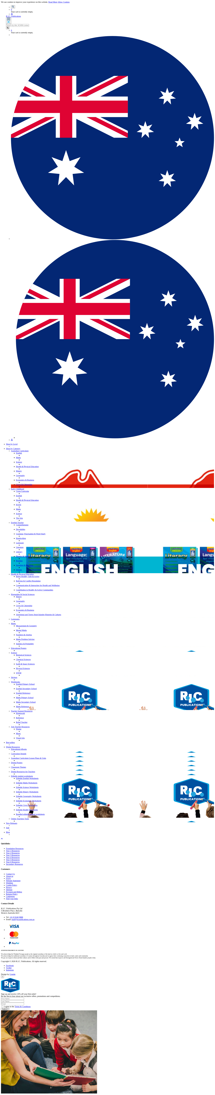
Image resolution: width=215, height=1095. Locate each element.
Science (19, 462)
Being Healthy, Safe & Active (27, 576)
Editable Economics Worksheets (28, 801)
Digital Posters (16, 763)
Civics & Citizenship (24, 484)
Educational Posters (18, 648)
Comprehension (22, 525)
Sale (7, 828)
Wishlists (9, 883)
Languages (15, 619)
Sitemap (9, 890)
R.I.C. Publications (13, 16)
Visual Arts (20, 738)
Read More (52, 2)
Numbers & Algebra (24, 635)
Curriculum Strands (18, 754)
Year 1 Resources (13, 851)
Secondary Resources (14, 864)
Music (18, 733)
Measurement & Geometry (26, 626)
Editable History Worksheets (27, 792)
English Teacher (17, 523)
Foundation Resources (15, 848)
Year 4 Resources (13, 857)
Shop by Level (12, 444)
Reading (19, 561)
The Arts (19, 518)
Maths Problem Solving (25, 639)
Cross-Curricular (22, 491)
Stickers (14, 677)
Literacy (19, 552)
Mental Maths (21, 630)
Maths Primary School (24, 698)
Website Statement (13, 881)
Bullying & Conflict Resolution (28, 581)
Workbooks (15, 682)
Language (20, 543)
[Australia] (115, 438)
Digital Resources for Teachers (23, 772)
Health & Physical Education (27, 466)
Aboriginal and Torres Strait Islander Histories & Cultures (38, 615)
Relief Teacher (21, 722)
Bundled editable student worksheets (30, 814)
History (19, 471)
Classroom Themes (18, 767)
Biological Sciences (23, 655)
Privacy (9, 887)
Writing (19, 570)
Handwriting (21, 538)
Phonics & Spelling (23, 556)
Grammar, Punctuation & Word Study (31, 534)
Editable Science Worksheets (27, 787)
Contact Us (10, 874)
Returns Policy (12, 894)
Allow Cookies (64, 2)
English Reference (23, 693)
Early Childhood (17, 489)
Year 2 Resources (13, 853)
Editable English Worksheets (27, 778)
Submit (5, 1009)
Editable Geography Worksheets (28, 796)
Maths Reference (22, 707)
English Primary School (25, 684)
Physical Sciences (23, 668)
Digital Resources (13, 747)
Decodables (20, 529)
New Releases (11, 823)
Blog (8, 832)
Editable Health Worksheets (27, 810)
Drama (18, 729)
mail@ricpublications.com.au (23, 919)
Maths (18, 458)
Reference (20, 718)
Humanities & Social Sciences (23, 594)
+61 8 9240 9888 (16, 917)
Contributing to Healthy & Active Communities (34, 590)
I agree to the (17, 1007)
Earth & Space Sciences (25, 664)
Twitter (9, 968)
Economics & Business (25, 480)
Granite (12, 974)
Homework (20, 713)
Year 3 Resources (13, 855)
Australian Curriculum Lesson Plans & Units (28, 758)
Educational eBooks (19, 749)
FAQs (8, 878)
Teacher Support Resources (21, 711)
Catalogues (10, 896)
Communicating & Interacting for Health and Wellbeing (38, 585)
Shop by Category (13, 449)
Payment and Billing (14, 892)
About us (9, 876)
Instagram (10, 970)
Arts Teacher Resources (20, 727)
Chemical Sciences (23, 659)
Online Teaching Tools (20, 819)
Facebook (10, 966)
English (19, 453)
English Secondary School (26, 689)
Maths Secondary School (26, 702)
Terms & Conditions (23, 1007)
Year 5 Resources (13, 860)
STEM (18, 673)
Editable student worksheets (22, 776)
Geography (20, 475)
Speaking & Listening (24, 565)
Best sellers (10, 742)
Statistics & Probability (25, 644)
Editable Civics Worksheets (26, 805)
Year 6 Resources (13, 862)
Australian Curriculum (19, 451)
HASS (18, 505)
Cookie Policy (11, 885)
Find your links (12, 899)
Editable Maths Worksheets (26, 783)
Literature (20, 547)
